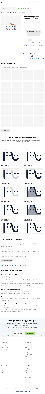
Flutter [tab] (33, 42)
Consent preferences (26, 388)
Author (26, 372)
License (26, 370)
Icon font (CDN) (28, 349)
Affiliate (27, 365)
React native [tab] (35, 40)
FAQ (2, 372)
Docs (32, 56)
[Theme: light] (43, 2)
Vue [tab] (42, 40)
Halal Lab (20, 391)
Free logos (3, 352)
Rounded (34, 243)
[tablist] (33, 41)
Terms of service (28, 382)
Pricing (26, 368)
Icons (8, 12)
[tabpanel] (33, 47)
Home (2, 12)
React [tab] (30, 40)
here (34, 285)
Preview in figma (4, 347)
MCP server (27, 356)
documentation (11, 293)
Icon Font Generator (29, 354)
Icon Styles (3, 368)
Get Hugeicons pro (30, 333)
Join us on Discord (29, 375)
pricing (31, 55)
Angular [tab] (40, 42)
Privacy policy (28, 377)
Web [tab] (25, 40)
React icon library (28, 347)
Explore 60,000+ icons (7, 260)
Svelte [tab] (26, 42)
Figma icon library (5, 349)
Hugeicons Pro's (10, 256)
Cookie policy (28, 379)
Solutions (22, 2)
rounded (14, 12)
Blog (2, 370)
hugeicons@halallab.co (16, 388)
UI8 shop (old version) (5, 365)
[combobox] (9, 8)
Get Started (37, 2)
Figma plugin (3, 345)
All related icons (5, 130)
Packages (27, 352)
